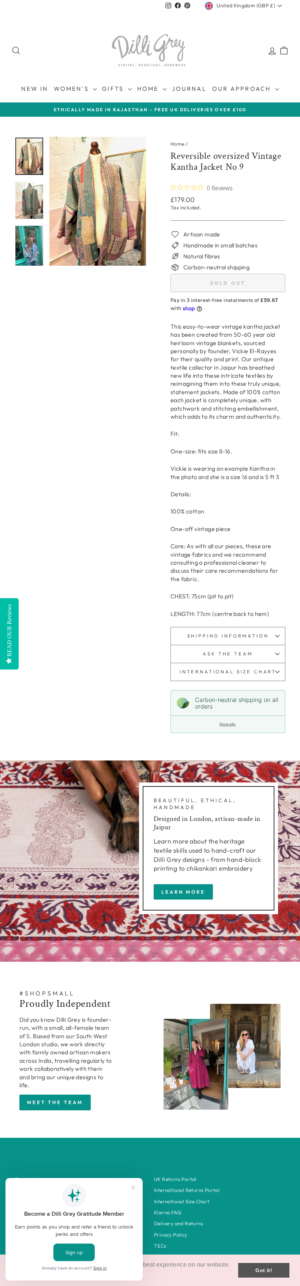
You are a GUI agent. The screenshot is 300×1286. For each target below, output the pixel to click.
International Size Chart (182, 1201)
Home (177, 144)
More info (228, 724)
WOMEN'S (72, 88)
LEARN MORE (183, 892)
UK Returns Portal (175, 1179)
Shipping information (228, 636)
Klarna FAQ (167, 1212)
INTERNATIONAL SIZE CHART (228, 671)
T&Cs (160, 1245)
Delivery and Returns (178, 1223)
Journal (189, 88)
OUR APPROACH (242, 88)
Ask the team (228, 654)
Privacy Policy (170, 1234)
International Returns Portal (187, 1190)
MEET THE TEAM (55, 1102)
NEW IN (34, 88)
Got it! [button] (263, 1270)
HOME (149, 88)
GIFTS (114, 88)
